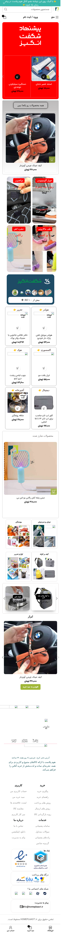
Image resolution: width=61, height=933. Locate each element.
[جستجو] (5, 9)
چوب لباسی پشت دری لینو (18, 377)
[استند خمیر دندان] (43, 68)
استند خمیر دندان (44, 84)
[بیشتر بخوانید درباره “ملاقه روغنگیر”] (17, 408)
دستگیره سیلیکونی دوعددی (17, 85)
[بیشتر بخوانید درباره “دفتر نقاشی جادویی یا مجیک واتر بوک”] (17, 328)
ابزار (30, 616)
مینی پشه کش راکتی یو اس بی (31, 497)
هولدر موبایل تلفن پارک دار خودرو (44, 336)
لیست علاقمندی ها (18, 803)
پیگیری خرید (42, 791)
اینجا (18, 192)
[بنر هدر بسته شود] (4, 3)
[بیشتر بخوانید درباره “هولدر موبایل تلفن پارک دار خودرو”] (44, 328)
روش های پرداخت (42, 803)
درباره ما (18, 820)
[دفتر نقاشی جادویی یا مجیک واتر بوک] (18, 322)
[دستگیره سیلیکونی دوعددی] (17, 68)
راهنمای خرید (43, 797)
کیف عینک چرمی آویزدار (31, 165)
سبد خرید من (18, 797)
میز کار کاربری (18, 814)
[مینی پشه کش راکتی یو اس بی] (30, 468)
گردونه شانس (42, 843)
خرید (42, 785)
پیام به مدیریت (18, 837)
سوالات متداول (42, 831)
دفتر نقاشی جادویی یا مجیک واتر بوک (18, 336)
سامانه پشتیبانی (42, 826)
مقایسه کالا (18, 808)
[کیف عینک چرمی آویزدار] (30, 138)
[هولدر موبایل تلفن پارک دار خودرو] (44, 322)
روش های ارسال (42, 808)
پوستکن (18, 522)
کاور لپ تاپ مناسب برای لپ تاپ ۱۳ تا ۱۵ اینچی (44, 418)
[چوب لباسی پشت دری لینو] (18, 362)
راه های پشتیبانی (42, 837)
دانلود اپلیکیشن (18, 831)
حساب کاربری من (18, 791)
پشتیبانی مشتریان (25, 740)
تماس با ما (18, 826)
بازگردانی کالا (46, 727)
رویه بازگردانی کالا (42, 814)
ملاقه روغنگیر (18, 415)
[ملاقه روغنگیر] (18, 402)
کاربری (18, 785)
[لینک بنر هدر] (30, 3)
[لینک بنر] (43, 598)
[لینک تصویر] (49, 530)
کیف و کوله (44, 554)
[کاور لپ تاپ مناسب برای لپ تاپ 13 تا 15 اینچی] (44, 402)
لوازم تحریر (18, 554)
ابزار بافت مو (44, 375)
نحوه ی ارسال (14, 740)
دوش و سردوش (44, 522)
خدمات (42, 820)
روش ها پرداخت (35, 740)
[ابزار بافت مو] (44, 362)
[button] (44, 77)
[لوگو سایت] (57, 9)
